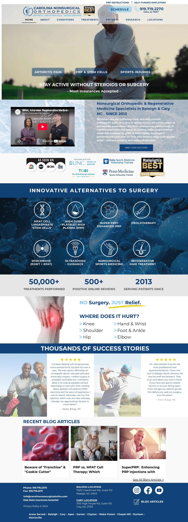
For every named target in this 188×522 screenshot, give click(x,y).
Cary (165, 108)
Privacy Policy (31, 506)
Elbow (124, 337)
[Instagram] (137, 490)
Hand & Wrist (131, 323)
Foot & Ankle (131, 330)
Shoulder (93, 330)
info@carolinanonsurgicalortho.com (45, 496)
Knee (88, 323)
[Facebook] (148, 490)
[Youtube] (159, 490)
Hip (87, 337)
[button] (65, 20)
